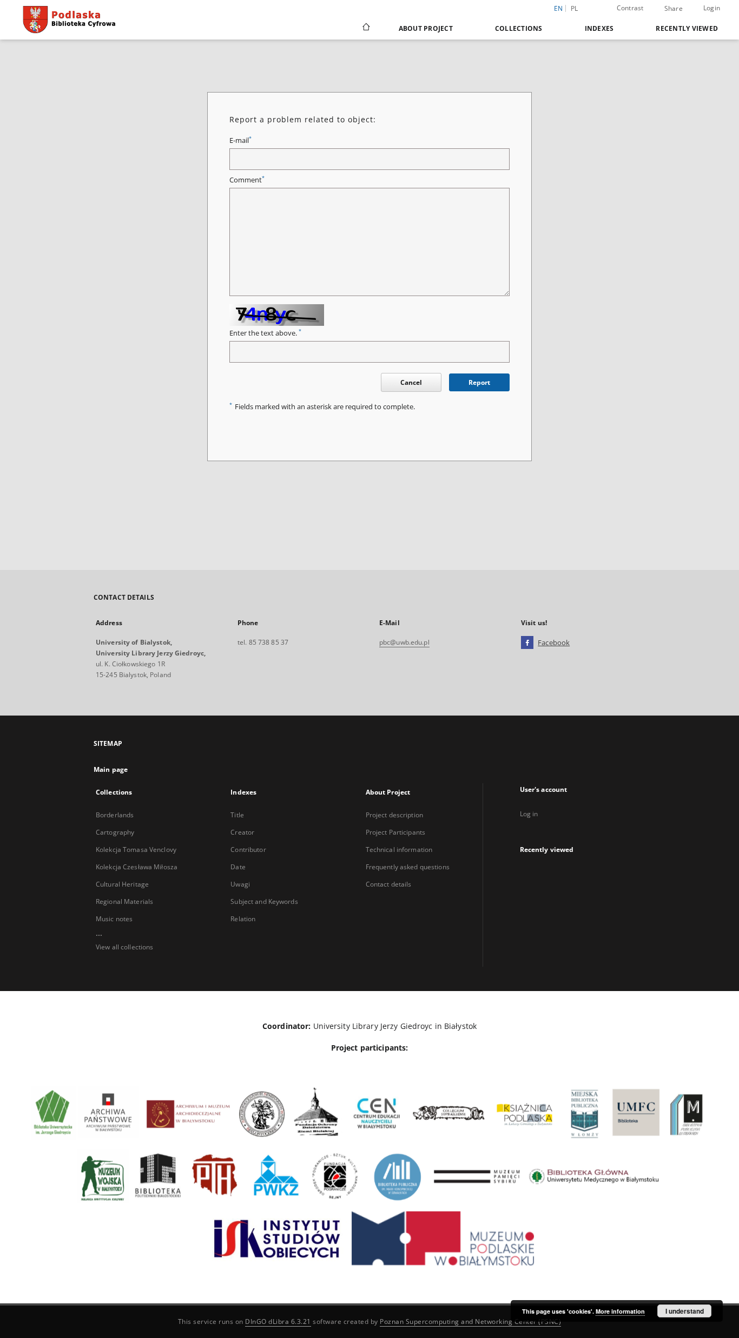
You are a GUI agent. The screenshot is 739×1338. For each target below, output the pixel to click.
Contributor (248, 849)
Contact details (389, 884)
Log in (529, 813)
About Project (426, 28)
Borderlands (115, 814)
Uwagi (240, 884)
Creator (242, 832)
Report (479, 382)
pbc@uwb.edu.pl (404, 642)
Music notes (114, 918)
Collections (519, 28)
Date (237, 866)
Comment (247, 180)
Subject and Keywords (264, 901)
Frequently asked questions (408, 866)
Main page (111, 769)
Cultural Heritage (122, 884)
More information (620, 1311)
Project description (394, 814)
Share (673, 8)
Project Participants (395, 832)
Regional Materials (124, 901)
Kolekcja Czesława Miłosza (136, 866)
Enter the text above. (265, 333)
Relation (242, 918)
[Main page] (365, 28)
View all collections (124, 947)
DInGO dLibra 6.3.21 (278, 1321)
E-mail (240, 140)
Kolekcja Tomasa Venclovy (136, 849)
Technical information (399, 849)
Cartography (115, 832)
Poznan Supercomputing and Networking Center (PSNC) (470, 1321)
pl (574, 8)
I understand (684, 1311)
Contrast (630, 7)
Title (237, 814)
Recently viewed (687, 28)
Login (711, 7)
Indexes (599, 28)
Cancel (411, 382)
